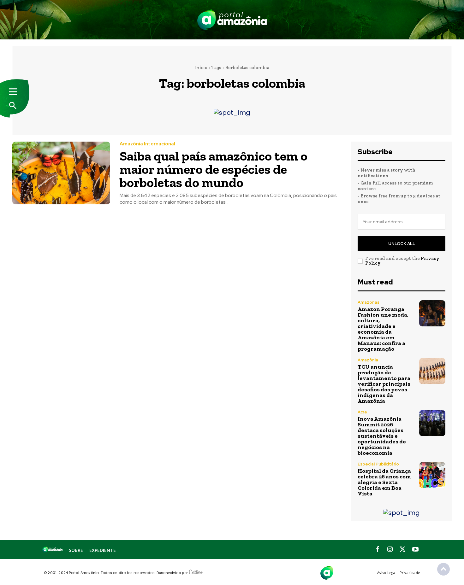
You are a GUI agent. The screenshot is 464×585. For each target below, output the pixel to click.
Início (200, 67)
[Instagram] (390, 549)
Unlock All (401, 243)
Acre (362, 412)
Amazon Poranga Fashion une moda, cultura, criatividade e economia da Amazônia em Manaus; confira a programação (383, 329)
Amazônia (368, 360)
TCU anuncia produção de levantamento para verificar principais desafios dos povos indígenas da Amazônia (384, 383)
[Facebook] (377, 549)
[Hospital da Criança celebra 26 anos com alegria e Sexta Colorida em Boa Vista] (432, 475)
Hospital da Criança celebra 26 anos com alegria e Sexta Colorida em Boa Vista (384, 482)
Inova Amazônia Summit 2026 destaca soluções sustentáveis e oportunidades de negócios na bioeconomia (382, 435)
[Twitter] (402, 549)
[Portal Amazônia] (232, 19)
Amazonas (368, 302)
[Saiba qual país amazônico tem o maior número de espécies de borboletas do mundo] (61, 173)
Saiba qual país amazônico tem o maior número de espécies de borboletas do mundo (213, 169)
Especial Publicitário (378, 464)
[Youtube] (415, 549)
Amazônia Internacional (147, 144)
